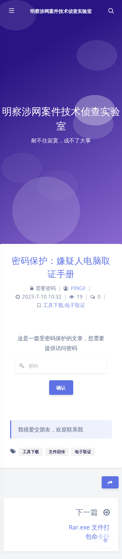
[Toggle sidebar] (11, 10)
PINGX (78, 288)
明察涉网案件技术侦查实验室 (61, 11)
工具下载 (53, 305)
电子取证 (75, 305)
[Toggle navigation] (111, 10)
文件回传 (57, 452)
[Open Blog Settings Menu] (105, 540)
